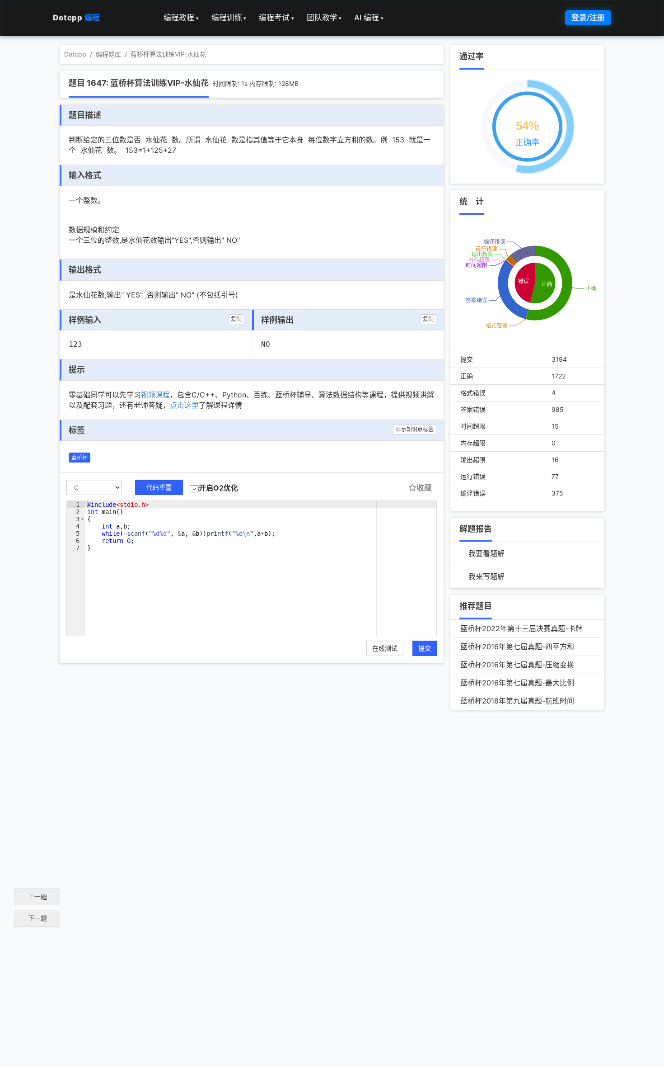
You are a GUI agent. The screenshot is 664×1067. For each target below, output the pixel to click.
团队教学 (324, 17)
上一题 (37, 896)
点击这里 (184, 405)
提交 (424, 648)
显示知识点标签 (415, 429)
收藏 (424, 487)
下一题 (37, 918)
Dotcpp (76, 17)
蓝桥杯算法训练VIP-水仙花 (168, 54)
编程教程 (181, 17)
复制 (236, 319)
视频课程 (155, 394)
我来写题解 (486, 576)
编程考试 (276, 17)
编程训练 (229, 17)
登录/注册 (588, 17)
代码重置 (159, 487)
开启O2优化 (218, 487)
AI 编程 (368, 17)
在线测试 (384, 648)
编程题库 (108, 54)
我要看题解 (486, 553)
